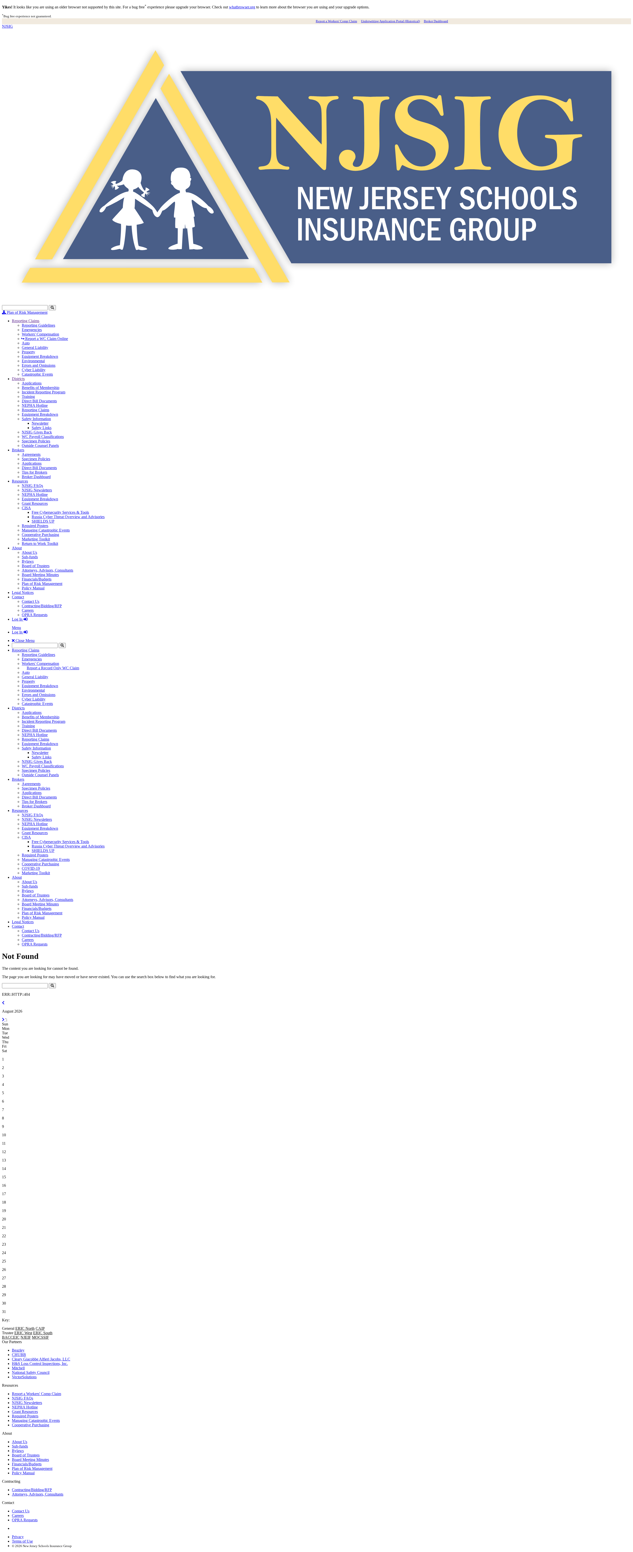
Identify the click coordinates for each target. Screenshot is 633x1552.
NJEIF (26, 1337)
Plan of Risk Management (26, 312)
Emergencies (32, 330)
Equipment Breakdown (40, 356)
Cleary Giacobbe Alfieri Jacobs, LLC (41, 1359)
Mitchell (18, 1368)
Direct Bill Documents (39, 401)
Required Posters (35, 526)
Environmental (33, 361)
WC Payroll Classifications (43, 437)
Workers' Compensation (40, 334)
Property (28, 352)
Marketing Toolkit (36, 539)
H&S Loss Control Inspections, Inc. (40, 1363)
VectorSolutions (24, 1377)
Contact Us (30, 601)
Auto (26, 343)
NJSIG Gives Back (37, 432)
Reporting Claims (25, 321)
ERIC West (23, 1333)
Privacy (18, 1537)
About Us (29, 552)
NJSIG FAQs (32, 486)
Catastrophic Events (37, 374)
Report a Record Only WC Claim (53, 668)
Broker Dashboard (436, 21)
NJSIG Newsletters (37, 490)
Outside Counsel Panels (40, 445)
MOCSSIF (40, 1337)
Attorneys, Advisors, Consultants (47, 570)
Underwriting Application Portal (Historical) (390, 21)
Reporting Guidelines (38, 325)
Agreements (31, 454)
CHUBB (19, 1355)
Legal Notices (23, 592)
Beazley (18, 1350)
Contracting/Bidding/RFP (42, 606)
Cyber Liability (33, 370)
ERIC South (42, 1333)
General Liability (35, 347)
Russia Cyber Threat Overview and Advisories (68, 517)
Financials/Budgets (36, 579)
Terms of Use (22, 1541)
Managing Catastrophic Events (46, 530)
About (17, 548)
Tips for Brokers (34, 472)
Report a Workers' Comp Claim (336, 21)
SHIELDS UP (43, 521)
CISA (26, 508)
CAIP (40, 1328)
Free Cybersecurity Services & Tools (60, 512)
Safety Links (41, 428)
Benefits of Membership (40, 388)
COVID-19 (31, 868)
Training (28, 396)
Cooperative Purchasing (40, 535)
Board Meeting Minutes (40, 575)
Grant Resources (35, 503)
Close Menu (25, 640)
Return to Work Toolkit (40, 543)
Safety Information (36, 419)
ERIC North (25, 1328)
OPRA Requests (34, 615)
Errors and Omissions (38, 365)
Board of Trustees (35, 566)
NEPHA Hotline (35, 405)
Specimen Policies (36, 441)
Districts (18, 379)
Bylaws (28, 561)
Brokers (18, 450)
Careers (28, 610)
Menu (16, 628)
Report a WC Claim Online (46, 339)
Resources (20, 481)
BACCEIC (11, 1337)
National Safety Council (30, 1372)
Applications (32, 383)
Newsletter (40, 423)
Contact (18, 597)
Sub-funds (30, 557)
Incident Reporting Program (43, 392)
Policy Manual (33, 588)
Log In (17, 619)
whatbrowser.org (242, 7)
